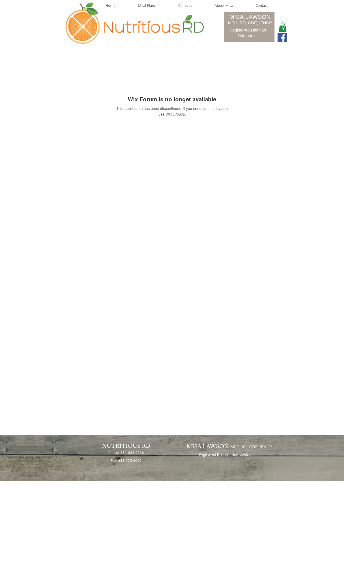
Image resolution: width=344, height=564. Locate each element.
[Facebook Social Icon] (282, 37)
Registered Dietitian (247, 30)
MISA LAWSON (250, 17)
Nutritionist (248, 35)
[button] (283, 27)
